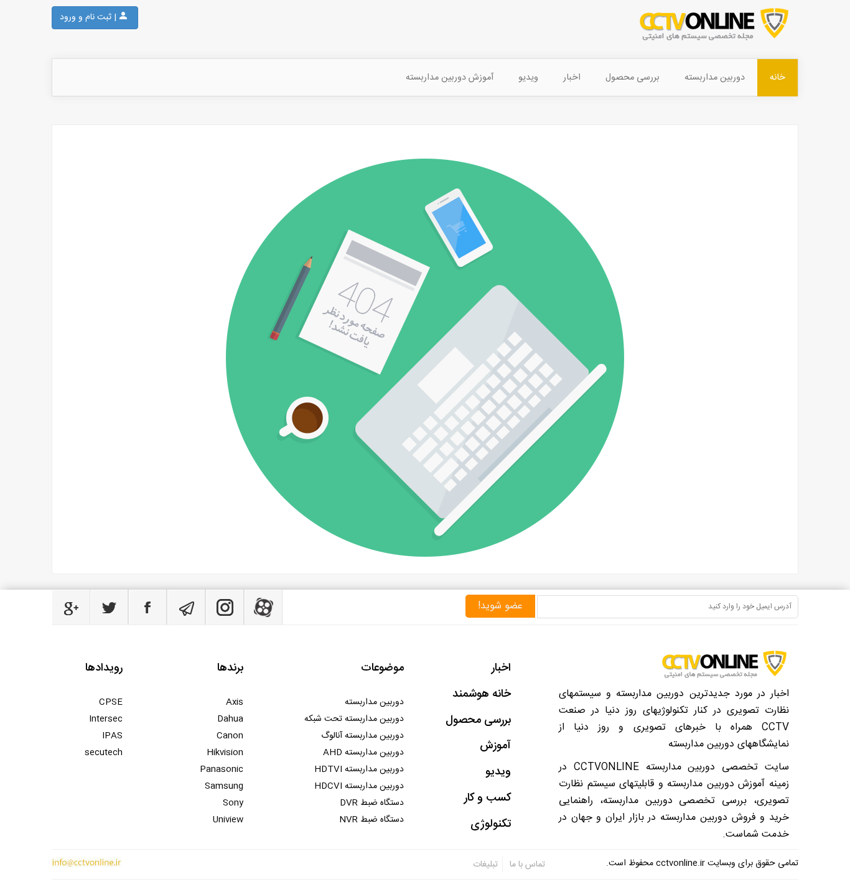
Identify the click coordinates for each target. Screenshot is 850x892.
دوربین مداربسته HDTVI (359, 769)
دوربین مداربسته (714, 77)
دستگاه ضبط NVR (371, 819)
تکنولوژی (490, 824)
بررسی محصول (632, 77)
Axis (234, 702)
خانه (777, 77)
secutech (104, 752)
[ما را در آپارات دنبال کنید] (263, 607)
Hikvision (225, 752)
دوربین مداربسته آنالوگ (362, 735)
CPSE (111, 702)
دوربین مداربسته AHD (363, 752)
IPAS (112, 735)
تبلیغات (485, 864)
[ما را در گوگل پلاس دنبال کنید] (71, 607)
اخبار (572, 77)
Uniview (228, 819)
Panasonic (221, 769)
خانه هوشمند (481, 694)
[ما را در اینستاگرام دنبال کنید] (224, 607)
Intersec (106, 719)
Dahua (230, 719)
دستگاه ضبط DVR (372, 803)
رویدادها (104, 668)
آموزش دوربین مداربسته (449, 77)
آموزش (495, 745)
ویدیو (528, 77)
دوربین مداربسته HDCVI (359, 786)
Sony (233, 803)
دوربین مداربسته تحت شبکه (354, 719)
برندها (230, 668)
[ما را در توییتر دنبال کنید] (109, 607)
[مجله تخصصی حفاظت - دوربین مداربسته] (487, 24)
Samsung (224, 786)
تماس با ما (526, 864)
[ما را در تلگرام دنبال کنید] (186, 607)
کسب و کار (487, 798)
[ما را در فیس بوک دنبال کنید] (147, 607)
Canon (230, 735)
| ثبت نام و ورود (88, 17)
